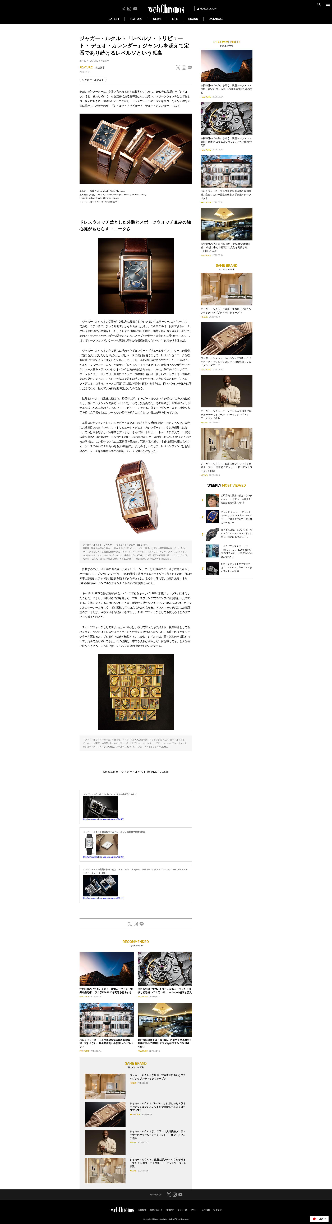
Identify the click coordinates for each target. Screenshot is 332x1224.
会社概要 (142, 1210)
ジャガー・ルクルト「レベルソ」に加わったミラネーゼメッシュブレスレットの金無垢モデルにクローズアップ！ (158, 1106)
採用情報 (217, 1210)
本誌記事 (105, 61)
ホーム (83, 61)
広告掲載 (206, 1210)
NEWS (157, 19)
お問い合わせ (156, 1210)
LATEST (114, 19)
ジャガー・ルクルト (93, 79)
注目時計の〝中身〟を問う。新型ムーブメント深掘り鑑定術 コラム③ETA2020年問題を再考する (226, 89)
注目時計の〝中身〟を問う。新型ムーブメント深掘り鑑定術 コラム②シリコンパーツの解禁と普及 (226, 142)
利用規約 (170, 1210)
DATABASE (216, 19)
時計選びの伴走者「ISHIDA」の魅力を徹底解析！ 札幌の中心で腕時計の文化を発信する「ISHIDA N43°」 (165, 1043)
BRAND (193, 19)
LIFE (175, 19)
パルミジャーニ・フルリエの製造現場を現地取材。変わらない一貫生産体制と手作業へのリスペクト (106, 1043)
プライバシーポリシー (187, 1210)
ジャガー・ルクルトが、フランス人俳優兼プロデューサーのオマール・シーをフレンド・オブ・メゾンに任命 (158, 1134)
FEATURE (136, 19)
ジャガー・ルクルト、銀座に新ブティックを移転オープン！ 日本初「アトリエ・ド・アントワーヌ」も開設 (158, 1163)
